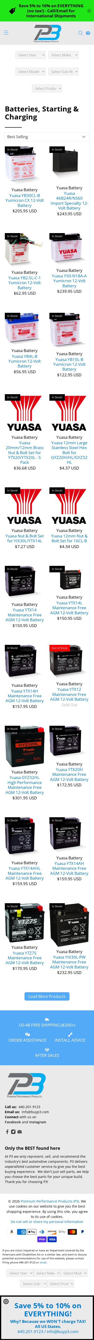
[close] (6, 1301)
